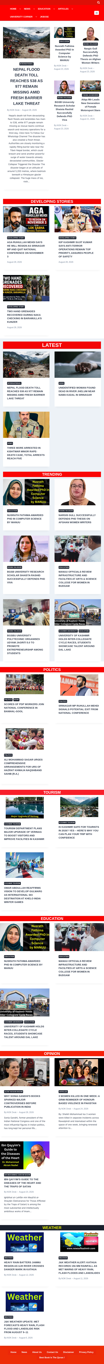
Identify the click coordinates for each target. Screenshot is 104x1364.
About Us (37, 1352)
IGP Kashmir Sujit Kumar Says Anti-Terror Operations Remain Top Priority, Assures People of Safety (76, 249)
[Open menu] (96, 13)
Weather (9, 1258)
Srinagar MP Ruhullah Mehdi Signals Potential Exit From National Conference (79, 709)
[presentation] (26, 42)
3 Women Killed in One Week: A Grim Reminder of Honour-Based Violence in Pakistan (79, 1100)
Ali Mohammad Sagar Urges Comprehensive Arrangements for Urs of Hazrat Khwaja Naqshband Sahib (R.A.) (23, 766)
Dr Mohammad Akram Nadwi (17, 1175)
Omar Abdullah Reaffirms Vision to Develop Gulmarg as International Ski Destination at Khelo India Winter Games (23, 895)
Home (13, 9)
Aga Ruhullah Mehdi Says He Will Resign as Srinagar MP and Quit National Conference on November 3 (26, 249)
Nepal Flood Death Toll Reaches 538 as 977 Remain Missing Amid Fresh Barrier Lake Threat (26, 86)
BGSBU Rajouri (91, 44)
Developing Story (16, 238)
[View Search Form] (98, 2)
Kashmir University (68, 631)
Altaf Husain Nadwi (14, 1092)
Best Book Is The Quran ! (52, 1357)
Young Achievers (90, 95)
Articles (63, 9)
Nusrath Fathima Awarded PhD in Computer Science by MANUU (64, 53)
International (26, 64)
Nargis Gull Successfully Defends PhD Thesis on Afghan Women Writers (90, 55)
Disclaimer (68, 1352)
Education (44, 9)
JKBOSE (44, 17)
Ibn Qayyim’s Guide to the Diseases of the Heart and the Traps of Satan (22, 1183)
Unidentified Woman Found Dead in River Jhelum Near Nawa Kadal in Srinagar (77, 391)
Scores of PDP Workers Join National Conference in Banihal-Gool (24, 708)
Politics (8, 700)
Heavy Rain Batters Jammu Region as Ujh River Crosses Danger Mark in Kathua (24, 1266)
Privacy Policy (86, 1352)
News (27, 9)
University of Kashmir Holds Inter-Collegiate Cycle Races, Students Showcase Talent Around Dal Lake (77, 642)
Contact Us (52, 1352)
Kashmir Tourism (12, 824)
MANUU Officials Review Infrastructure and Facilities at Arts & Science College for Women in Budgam (78, 578)
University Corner (21, 17)
